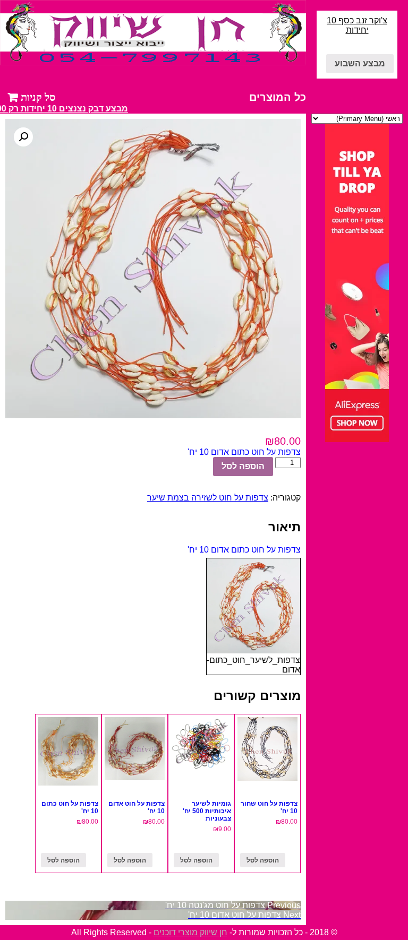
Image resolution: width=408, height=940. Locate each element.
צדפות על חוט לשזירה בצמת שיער (207, 497)
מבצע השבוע (360, 63)
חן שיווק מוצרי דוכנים (190, 932)
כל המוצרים (277, 97)
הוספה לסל (243, 466)
